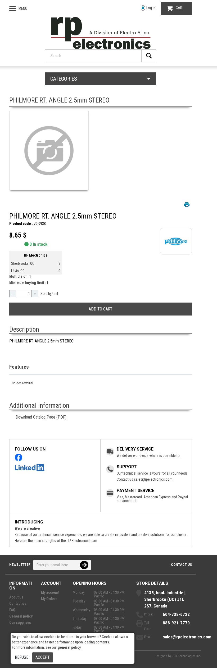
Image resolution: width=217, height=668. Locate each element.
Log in (150, 8)
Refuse (21, 657)
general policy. (70, 647)
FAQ (12, 610)
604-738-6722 (176, 614)
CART (180, 8)
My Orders (49, 599)
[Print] (186, 204)
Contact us (181, 565)
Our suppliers (20, 622)
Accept (42, 657)
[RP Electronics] (101, 47)
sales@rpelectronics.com (153, 479)
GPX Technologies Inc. (186, 656)
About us (16, 597)
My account (50, 592)
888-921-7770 (176, 622)
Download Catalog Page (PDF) (41, 417)
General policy (21, 616)
